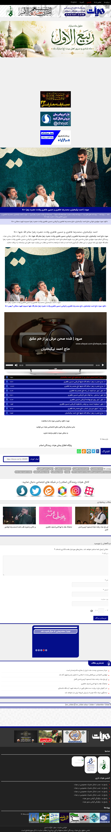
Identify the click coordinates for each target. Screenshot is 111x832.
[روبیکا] (62, 491)
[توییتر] (93, 451)
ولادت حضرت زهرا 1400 (23, 472)
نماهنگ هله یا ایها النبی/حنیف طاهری (59, 527)
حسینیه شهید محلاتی (63, 469)
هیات (5, 236)
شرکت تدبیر (48, 827)
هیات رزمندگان (57, 472)
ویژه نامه (101, 214)
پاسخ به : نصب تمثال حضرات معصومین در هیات (90, 784)
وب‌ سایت (104, 599)
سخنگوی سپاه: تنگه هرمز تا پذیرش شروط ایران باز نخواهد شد (86, 692)
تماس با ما (97, 2)
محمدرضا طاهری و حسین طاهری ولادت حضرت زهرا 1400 (91, 472)
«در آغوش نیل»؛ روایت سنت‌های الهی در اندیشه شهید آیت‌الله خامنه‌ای (82, 688)
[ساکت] (16, 365)
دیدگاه (105, 553)
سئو (55, 827)
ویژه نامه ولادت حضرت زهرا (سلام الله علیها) (67, 214)
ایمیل (105, 590)
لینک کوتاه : (34, 459)
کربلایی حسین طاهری (45, 469)
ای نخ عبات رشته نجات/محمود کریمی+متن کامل (90, 679)
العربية (82, 2)
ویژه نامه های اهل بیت (90, 214)
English (74, 2)
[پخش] (102, 365)
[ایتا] (84, 451)
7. (83, 404)
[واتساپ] (79, 451)
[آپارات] (89, 491)
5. (87, 395)
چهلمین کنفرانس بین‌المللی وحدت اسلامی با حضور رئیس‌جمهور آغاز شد (83, 675)
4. (87, 391)
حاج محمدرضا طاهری (81, 469)
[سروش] (89, 451)
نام (106, 580)
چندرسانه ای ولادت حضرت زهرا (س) (41, 214)
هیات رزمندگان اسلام (41, 472)
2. (85, 382)
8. (87, 409)
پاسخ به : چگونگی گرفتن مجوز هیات (95, 798)
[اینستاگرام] (75, 491)
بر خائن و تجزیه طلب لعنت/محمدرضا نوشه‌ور (20, 527)
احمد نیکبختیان (97, 469)
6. (88, 400)
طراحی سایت (62, 827)
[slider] (10, 364)
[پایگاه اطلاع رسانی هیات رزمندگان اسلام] (84, 11)
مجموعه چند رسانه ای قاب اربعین (55, 654)
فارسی (89, 2)
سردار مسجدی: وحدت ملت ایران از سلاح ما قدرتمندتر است (86, 670)
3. (85, 386)
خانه (108, 214)
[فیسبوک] (97, 451)
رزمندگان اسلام (45, 445)
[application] (55, 365)
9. (85, 413)
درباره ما (107, 2)
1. (83, 377)
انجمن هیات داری (102, 778)
